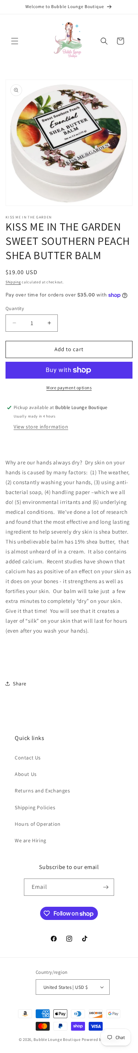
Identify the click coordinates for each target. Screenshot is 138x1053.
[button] (15, 41)
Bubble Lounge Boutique (56, 1039)
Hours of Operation (38, 824)
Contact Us (28, 757)
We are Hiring (30, 840)
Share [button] (19, 683)
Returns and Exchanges (42, 790)
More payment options (69, 387)
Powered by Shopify (101, 1039)
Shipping (13, 282)
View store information (41, 426)
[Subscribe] (106, 887)
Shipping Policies (35, 807)
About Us (26, 774)
